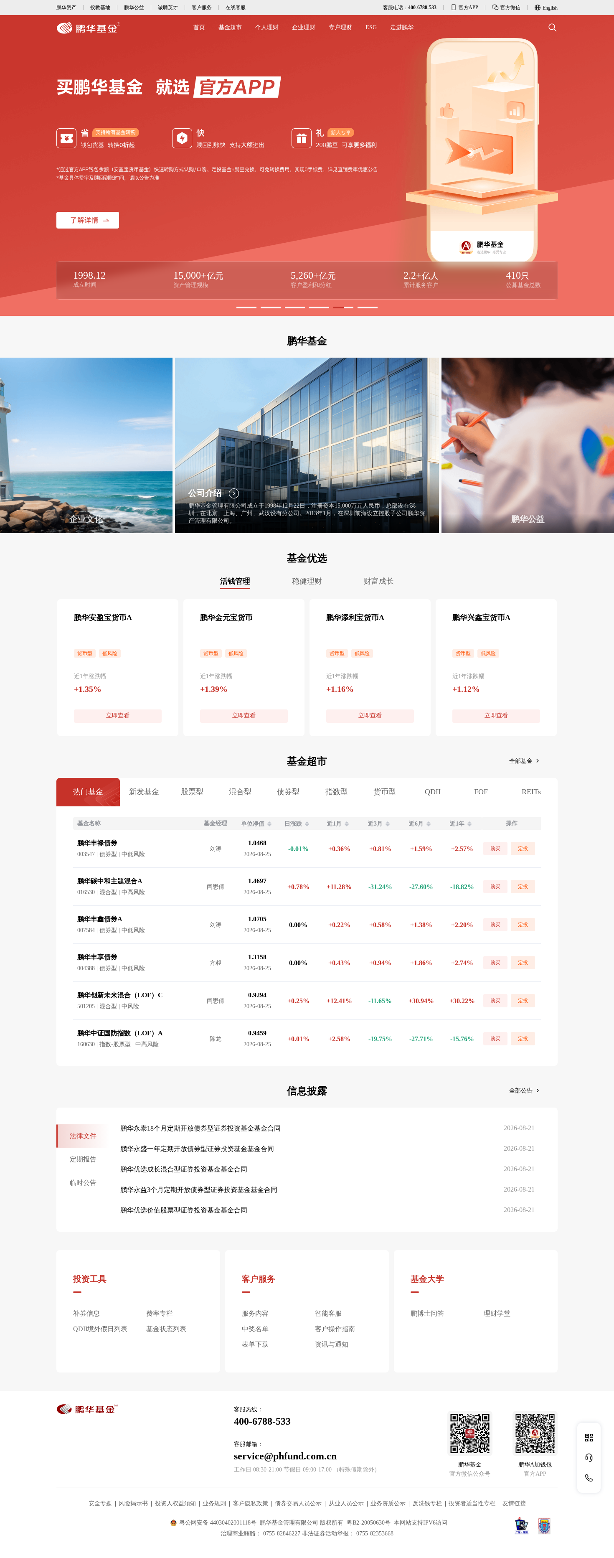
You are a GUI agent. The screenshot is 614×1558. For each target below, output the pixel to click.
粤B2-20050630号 (369, 1523)
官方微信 (510, 7)
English (550, 8)
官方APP (468, 7)
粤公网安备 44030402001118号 (217, 1523)
